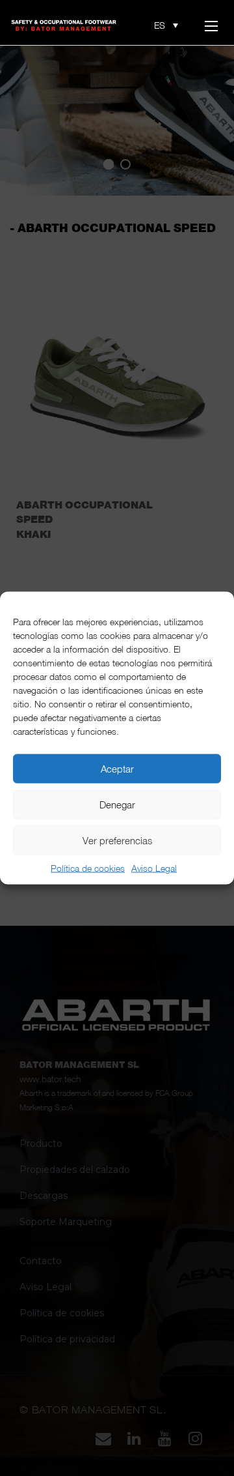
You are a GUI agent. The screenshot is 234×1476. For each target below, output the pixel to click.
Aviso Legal (154, 868)
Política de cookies (88, 868)
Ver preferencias (117, 840)
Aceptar (117, 768)
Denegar (117, 804)
